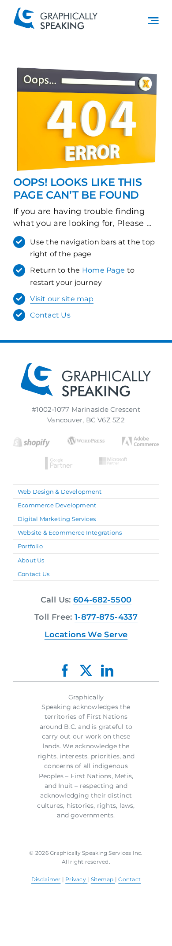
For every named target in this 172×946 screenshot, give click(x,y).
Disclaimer (46, 879)
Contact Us (50, 315)
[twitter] (86, 671)
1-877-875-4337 (106, 617)
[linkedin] (107, 671)
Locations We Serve (86, 634)
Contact (129, 879)
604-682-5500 (102, 600)
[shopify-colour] (31, 440)
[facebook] (65, 671)
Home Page (103, 270)
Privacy (76, 879)
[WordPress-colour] (85, 440)
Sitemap (103, 879)
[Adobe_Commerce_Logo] (140, 440)
